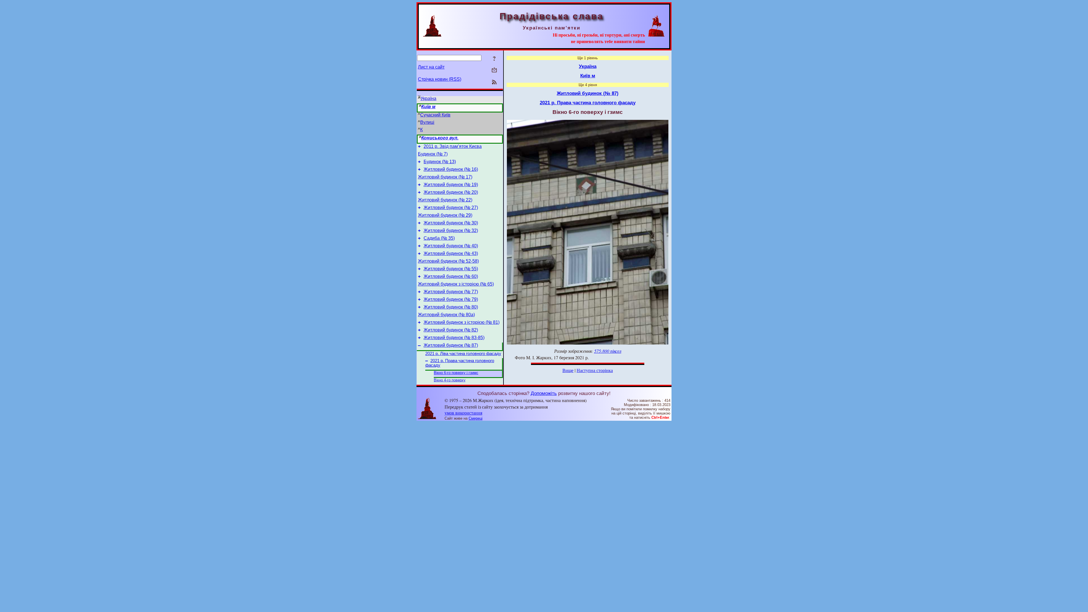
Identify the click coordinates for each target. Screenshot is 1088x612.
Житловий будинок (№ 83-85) (454, 337)
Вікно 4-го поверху (450, 380)
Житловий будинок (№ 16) (451, 169)
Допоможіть (544, 393)
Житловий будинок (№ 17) (445, 177)
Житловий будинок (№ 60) (451, 276)
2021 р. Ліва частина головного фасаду (463, 353)
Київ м (428, 106)
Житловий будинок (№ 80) (451, 307)
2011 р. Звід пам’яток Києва (453, 146)
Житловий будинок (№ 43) (451, 253)
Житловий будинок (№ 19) (451, 184)
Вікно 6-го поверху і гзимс (456, 373)
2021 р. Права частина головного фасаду (588, 102)
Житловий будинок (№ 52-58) (448, 261)
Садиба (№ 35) (439, 238)
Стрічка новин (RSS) (439, 79)
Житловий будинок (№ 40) (451, 245)
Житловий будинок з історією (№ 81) (462, 322)
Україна (428, 98)
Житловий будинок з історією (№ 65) (456, 284)
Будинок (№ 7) (433, 154)
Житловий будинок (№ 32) (451, 230)
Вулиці (427, 122)
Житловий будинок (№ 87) (451, 345)
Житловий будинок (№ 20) (451, 192)
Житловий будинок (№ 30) (451, 222)
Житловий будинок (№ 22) (445, 199)
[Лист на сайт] (494, 70)
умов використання (463, 413)
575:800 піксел (607, 351)
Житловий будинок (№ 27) (451, 207)
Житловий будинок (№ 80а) (446, 314)
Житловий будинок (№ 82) (451, 330)
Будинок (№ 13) (440, 161)
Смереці (476, 418)
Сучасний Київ (435, 114)
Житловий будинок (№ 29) (445, 215)
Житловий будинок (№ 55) (451, 268)
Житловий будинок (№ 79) (451, 299)
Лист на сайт (431, 67)
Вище (567, 370)
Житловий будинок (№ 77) (451, 291)
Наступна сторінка (595, 370)
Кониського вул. (439, 137)
